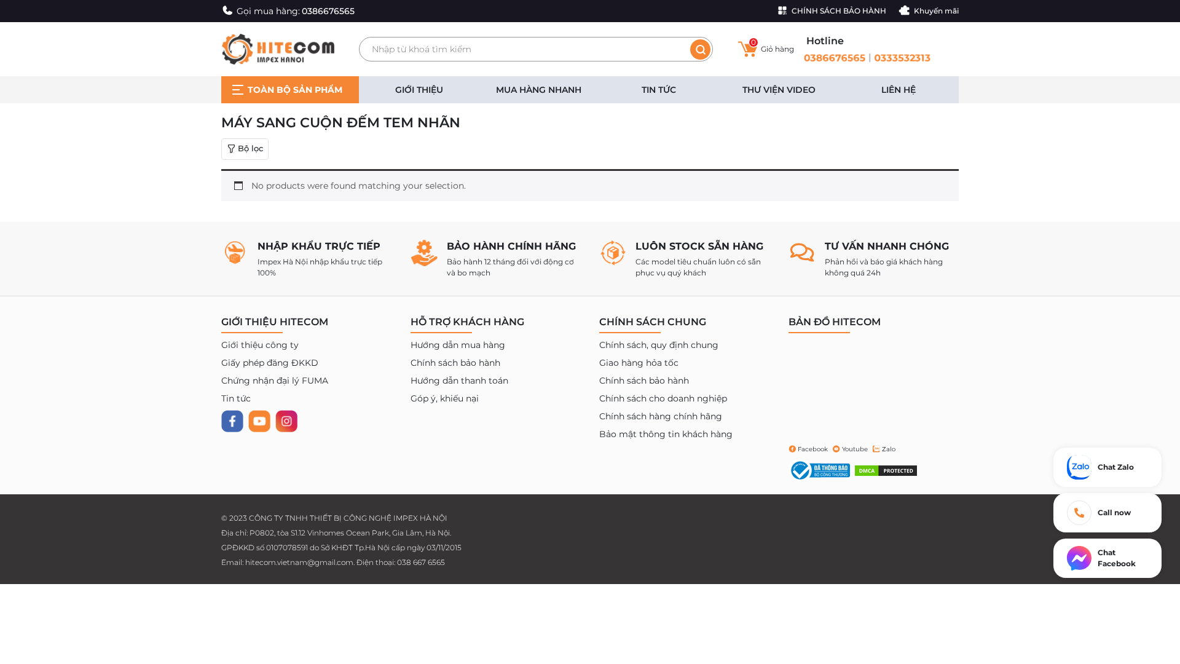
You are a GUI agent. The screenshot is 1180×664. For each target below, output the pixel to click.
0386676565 (833, 57)
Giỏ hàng (772, 46)
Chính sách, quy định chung (658, 344)
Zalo (888, 449)
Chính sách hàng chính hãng (660, 416)
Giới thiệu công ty (260, 344)
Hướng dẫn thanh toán (459, 380)
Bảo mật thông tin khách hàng (666, 434)
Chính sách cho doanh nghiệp (663, 398)
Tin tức (659, 89)
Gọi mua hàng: (296, 11)
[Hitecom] (277, 48)
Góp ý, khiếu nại (445, 398)
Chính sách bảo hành (455, 362)
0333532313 (904, 57)
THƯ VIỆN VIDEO (779, 89)
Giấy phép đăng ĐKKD (269, 362)
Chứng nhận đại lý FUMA (274, 380)
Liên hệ (898, 89)
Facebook (813, 449)
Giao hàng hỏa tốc (638, 362)
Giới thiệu (419, 89)
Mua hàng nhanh (538, 89)
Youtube (855, 449)
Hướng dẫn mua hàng (458, 344)
